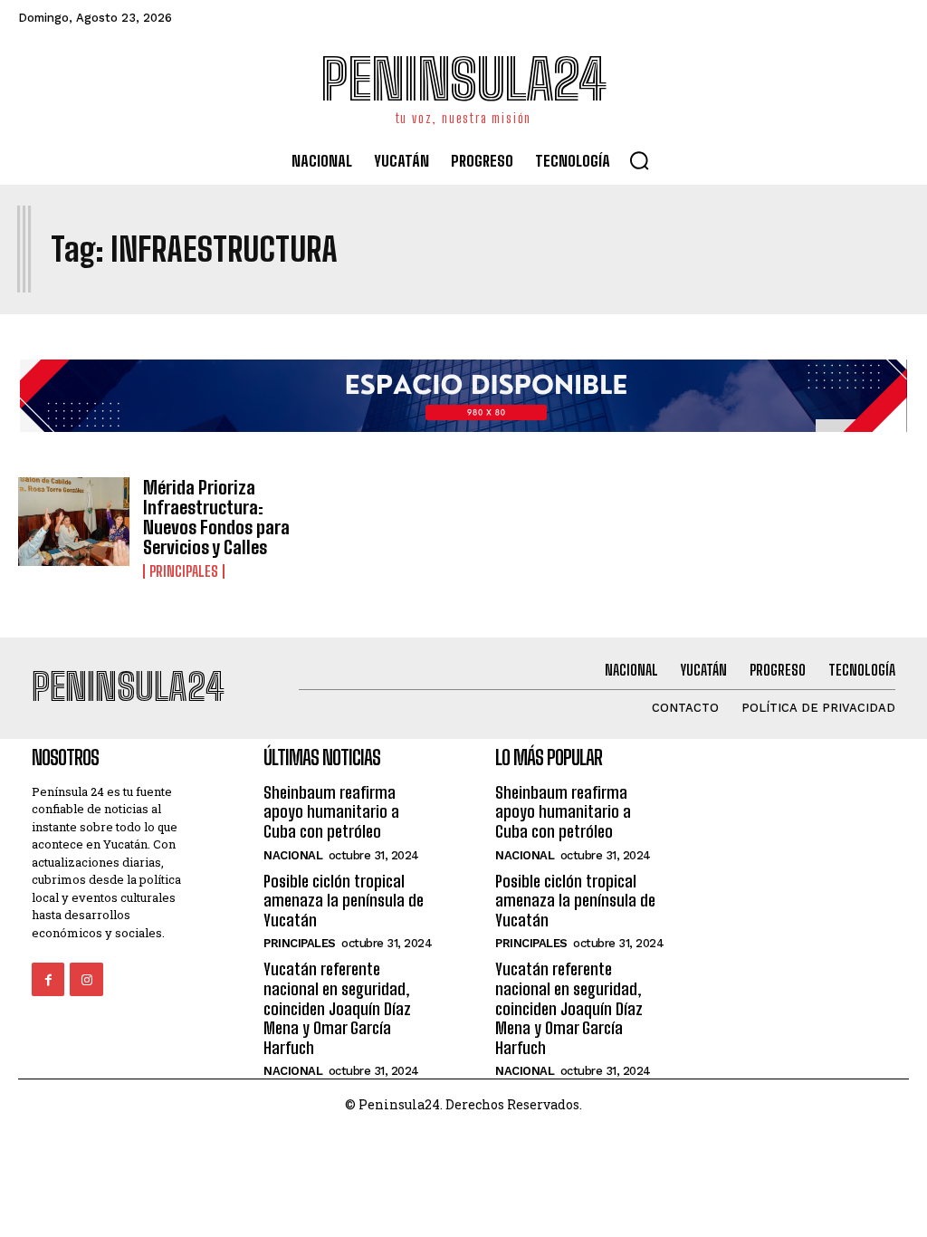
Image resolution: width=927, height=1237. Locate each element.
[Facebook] (48, 979)
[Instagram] (86, 979)
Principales (183, 571)
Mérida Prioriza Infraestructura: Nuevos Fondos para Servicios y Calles (216, 517)
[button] (639, 160)
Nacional (292, 855)
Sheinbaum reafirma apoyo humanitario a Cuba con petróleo (331, 811)
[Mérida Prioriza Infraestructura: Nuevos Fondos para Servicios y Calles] (73, 522)
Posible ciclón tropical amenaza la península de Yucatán (343, 900)
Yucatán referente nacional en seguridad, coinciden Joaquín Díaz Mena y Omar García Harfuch (337, 1008)
